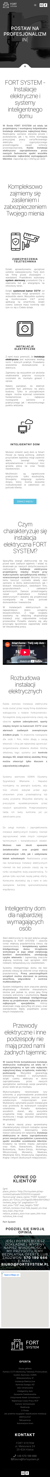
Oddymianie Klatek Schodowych (25, 1397)
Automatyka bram (25, 1423)
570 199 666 (36, 1258)
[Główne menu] (35, 5)
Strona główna (25, 1368)
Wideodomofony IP (25, 1378)
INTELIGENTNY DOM (25, 444)
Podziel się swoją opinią (25, 1230)
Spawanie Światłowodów (25, 1394)
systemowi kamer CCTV (27, 290)
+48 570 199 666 (26, 1455)
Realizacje (25, 1407)
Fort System (9, 1221)
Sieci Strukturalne (25, 1388)
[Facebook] (45, 5)
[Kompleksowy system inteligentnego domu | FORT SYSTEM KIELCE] (10, 5)
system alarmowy (15, 280)
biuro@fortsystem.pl (25, 1264)
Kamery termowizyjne (25, 1404)
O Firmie (25, 1410)
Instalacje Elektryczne (25, 1381)
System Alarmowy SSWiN (25, 1375)
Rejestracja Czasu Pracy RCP (25, 1401)
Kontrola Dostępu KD (25, 1384)
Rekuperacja (25, 1420)
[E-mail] (41, 5)
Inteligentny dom (25, 1391)
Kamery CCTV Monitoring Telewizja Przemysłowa (25, 1371)
